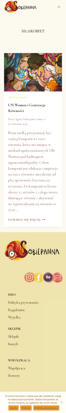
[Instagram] (29, 277)
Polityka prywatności (23, 302)
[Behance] (48, 277)
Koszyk (13, 344)
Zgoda (13, 408)
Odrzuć (26, 408)
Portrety (14, 375)
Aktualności (18, 97)
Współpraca (16, 368)
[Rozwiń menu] (59, 7)
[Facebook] (38, 277)
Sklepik (13, 336)
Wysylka (14, 317)
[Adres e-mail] (57, 277)
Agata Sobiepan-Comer (29, 119)
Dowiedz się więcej (26, 219)
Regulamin (16, 310)
